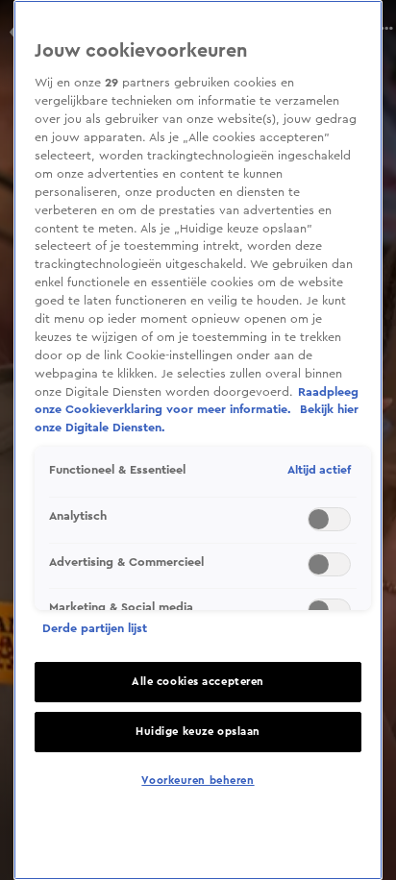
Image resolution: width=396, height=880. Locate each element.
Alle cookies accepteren (198, 681)
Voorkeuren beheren (197, 780)
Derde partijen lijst (94, 628)
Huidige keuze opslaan (198, 731)
